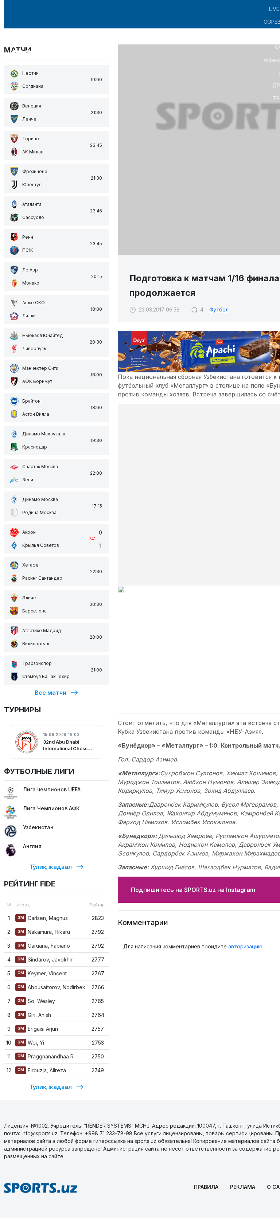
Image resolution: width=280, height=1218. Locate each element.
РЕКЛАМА (242, 1187)
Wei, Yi (31, 1042)
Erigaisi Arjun (38, 1029)
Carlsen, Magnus (43, 918)
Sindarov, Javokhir (45, 959)
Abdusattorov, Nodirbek (51, 987)
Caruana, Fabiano (44, 946)
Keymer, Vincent (42, 973)
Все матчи (50, 692)
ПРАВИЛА (206, 1187)
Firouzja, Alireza (42, 1070)
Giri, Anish (34, 1015)
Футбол (219, 309)
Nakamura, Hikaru (44, 932)
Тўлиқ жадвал (50, 866)
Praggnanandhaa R (46, 1056)
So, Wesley (36, 1001)
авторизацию (245, 946)
